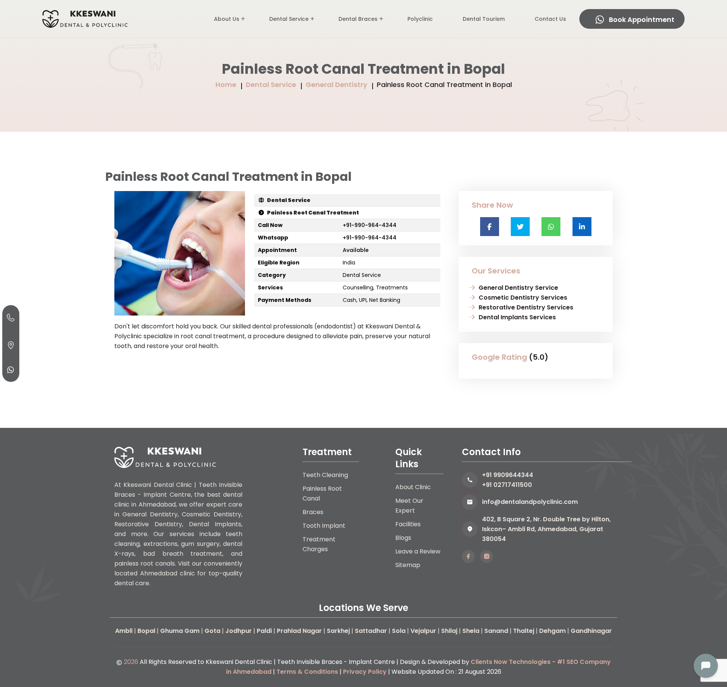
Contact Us (550, 19)
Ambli (124, 630)
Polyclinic (420, 19)
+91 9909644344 (507, 475)
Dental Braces (358, 19)
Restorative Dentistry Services (526, 307)
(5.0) (538, 357)
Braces (313, 512)
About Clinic (413, 487)
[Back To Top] (705, 639)
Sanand (496, 630)
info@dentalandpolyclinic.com (530, 501)
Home (225, 85)
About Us (226, 19)
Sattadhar (371, 630)
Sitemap (407, 565)
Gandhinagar (591, 630)
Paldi (264, 630)
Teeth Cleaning (325, 475)
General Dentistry (336, 85)
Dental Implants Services (517, 317)
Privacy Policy (365, 671)
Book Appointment (641, 19)
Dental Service (289, 19)
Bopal (146, 630)
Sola (399, 630)
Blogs (403, 537)
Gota (212, 630)
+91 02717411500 (507, 484)
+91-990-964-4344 (369, 225)
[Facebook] (468, 556)
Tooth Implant (324, 525)
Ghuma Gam (180, 630)
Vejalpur (423, 630)
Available (356, 250)
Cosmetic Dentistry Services (523, 297)
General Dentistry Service (518, 287)
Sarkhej (338, 630)
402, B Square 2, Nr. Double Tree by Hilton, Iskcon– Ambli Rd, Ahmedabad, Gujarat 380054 (546, 529)
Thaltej (523, 630)
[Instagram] (486, 556)
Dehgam (552, 630)
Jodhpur (238, 630)
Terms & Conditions (307, 671)
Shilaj (449, 630)
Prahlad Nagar (299, 630)
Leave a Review (417, 551)
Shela (470, 630)
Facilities (408, 524)
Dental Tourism (484, 19)
